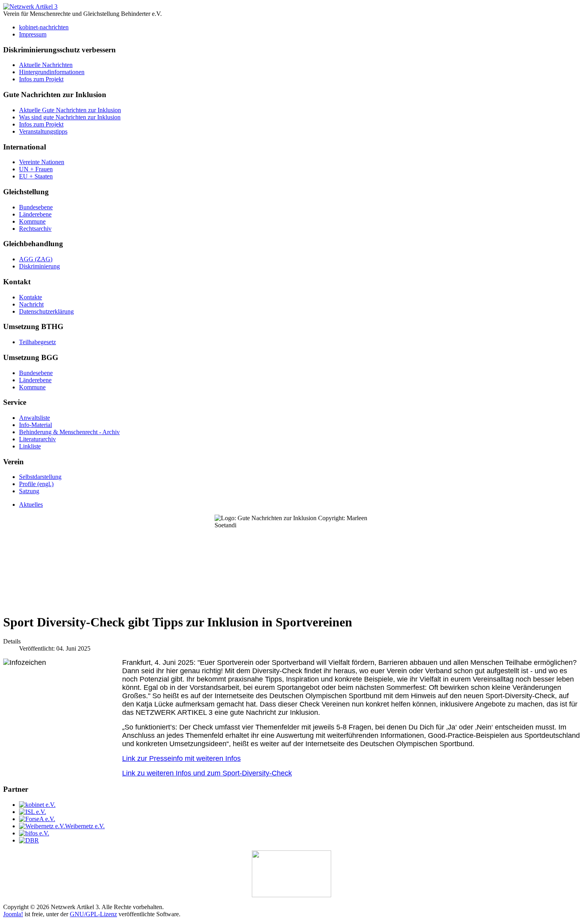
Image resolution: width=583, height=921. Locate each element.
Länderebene (35, 214)
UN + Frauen (36, 169)
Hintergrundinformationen (51, 72)
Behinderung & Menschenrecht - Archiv (69, 432)
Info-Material (35, 424)
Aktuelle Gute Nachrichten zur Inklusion (70, 110)
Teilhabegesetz (37, 342)
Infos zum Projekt (41, 79)
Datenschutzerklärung (46, 311)
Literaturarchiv (37, 439)
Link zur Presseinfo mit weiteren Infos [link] (181, 758)
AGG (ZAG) (35, 259)
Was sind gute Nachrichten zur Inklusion (70, 117)
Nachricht (31, 304)
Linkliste (30, 446)
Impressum (32, 34)
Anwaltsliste (34, 417)
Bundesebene (36, 207)
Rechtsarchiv (35, 228)
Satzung (29, 491)
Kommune (32, 221)
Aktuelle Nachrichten (46, 64)
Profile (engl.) (36, 484)
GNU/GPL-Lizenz (93, 914)
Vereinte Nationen (41, 162)
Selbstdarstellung (40, 476)
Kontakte (30, 297)
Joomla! (13, 914)
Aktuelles (31, 504)
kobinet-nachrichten (44, 27)
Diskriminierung (39, 266)
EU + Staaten (36, 176)
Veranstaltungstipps (43, 131)
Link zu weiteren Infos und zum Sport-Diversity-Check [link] (207, 773)
